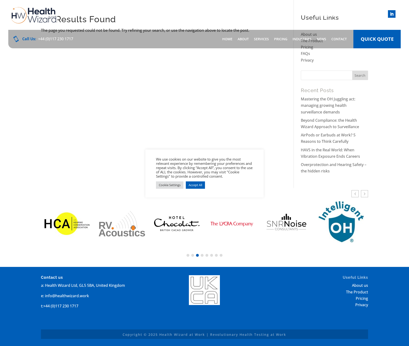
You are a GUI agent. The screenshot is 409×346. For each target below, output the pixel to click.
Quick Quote (377, 39)
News (321, 39)
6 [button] (211, 255)
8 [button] (221, 255)
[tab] (188, 255)
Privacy (307, 60)
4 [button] (202, 255)
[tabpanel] (67, 224)
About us (360, 285)
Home (227, 39)
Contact (339, 39)
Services (261, 39)
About (243, 39)
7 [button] (216, 255)
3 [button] (197, 255)
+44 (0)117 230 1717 (55, 38)
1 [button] (188, 255)
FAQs (305, 53)
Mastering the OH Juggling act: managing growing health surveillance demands (328, 105)
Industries (302, 39)
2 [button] (192, 255)
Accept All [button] (195, 185)
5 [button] (206, 255)
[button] (355, 193)
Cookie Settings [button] (170, 185)
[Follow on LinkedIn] (392, 14)
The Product (357, 292)
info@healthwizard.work (343, 15)
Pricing (280, 39)
